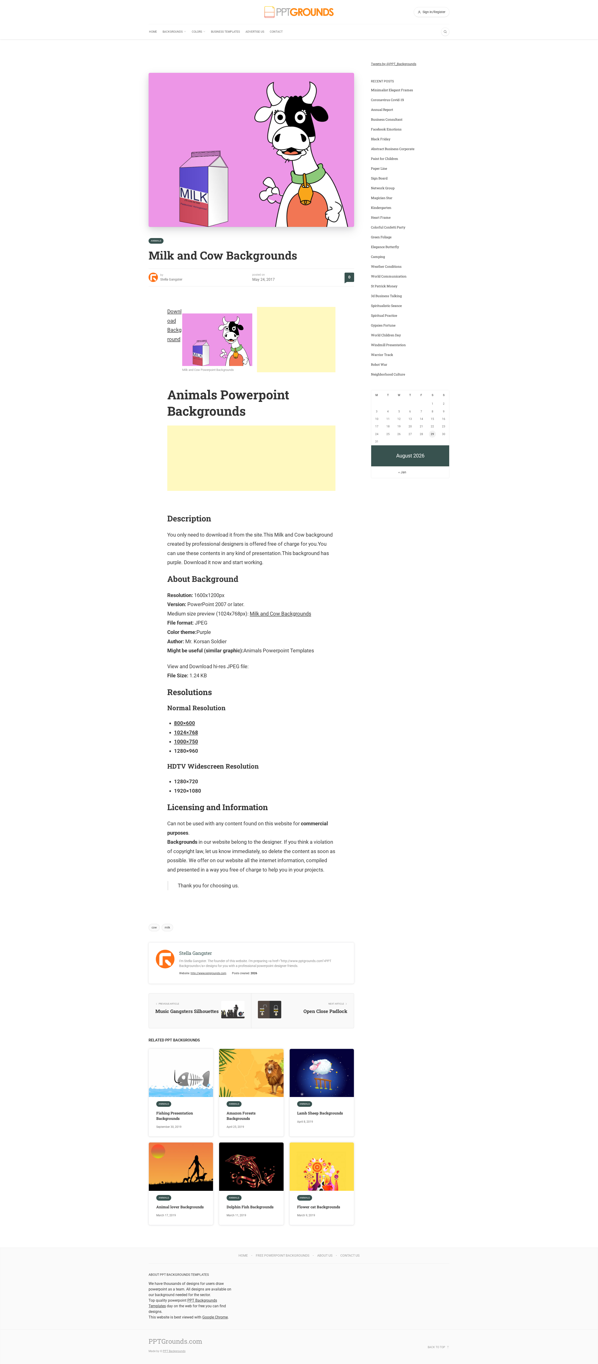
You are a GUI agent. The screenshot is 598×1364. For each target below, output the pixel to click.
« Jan (402, 472)
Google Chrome (215, 1317)
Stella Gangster (171, 279)
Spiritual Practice (384, 315)
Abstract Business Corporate (392, 149)
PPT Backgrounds (174, 1351)
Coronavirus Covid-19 (387, 100)
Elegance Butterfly (385, 247)
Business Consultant (386, 119)
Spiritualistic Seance (386, 305)
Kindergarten (381, 207)
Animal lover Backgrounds (180, 1206)
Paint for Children (384, 158)
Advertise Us (255, 31)
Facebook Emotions (386, 129)
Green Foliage (381, 237)
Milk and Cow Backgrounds (280, 614)
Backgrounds (173, 31)
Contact (276, 31)
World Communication (388, 276)
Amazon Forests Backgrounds (241, 1116)
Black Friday (380, 139)
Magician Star (381, 198)
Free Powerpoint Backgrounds (282, 1255)
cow (154, 927)
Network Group (383, 188)
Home (153, 31)
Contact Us (350, 1255)
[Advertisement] (296, 339)
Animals (156, 240)
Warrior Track (382, 354)
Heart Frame (381, 217)
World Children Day (386, 335)
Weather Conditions (386, 266)
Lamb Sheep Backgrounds (320, 1113)
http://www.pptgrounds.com (208, 973)
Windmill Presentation (388, 345)
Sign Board (379, 178)
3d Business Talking (386, 296)
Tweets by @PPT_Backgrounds (393, 64)
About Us (324, 1255)
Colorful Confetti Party (388, 227)
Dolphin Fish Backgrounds (250, 1206)
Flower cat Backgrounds (318, 1206)
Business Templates (225, 31)
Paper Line (379, 168)
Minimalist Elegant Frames (392, 90)
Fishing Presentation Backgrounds (174, 1116)
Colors (197, 31)
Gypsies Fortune (383, 325)
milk (167, 927)
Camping (378, 256)
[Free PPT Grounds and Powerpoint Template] (299, 12)
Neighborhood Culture (388, 374)
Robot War (379, 364)
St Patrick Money (384, 286)
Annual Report (382, 109)
